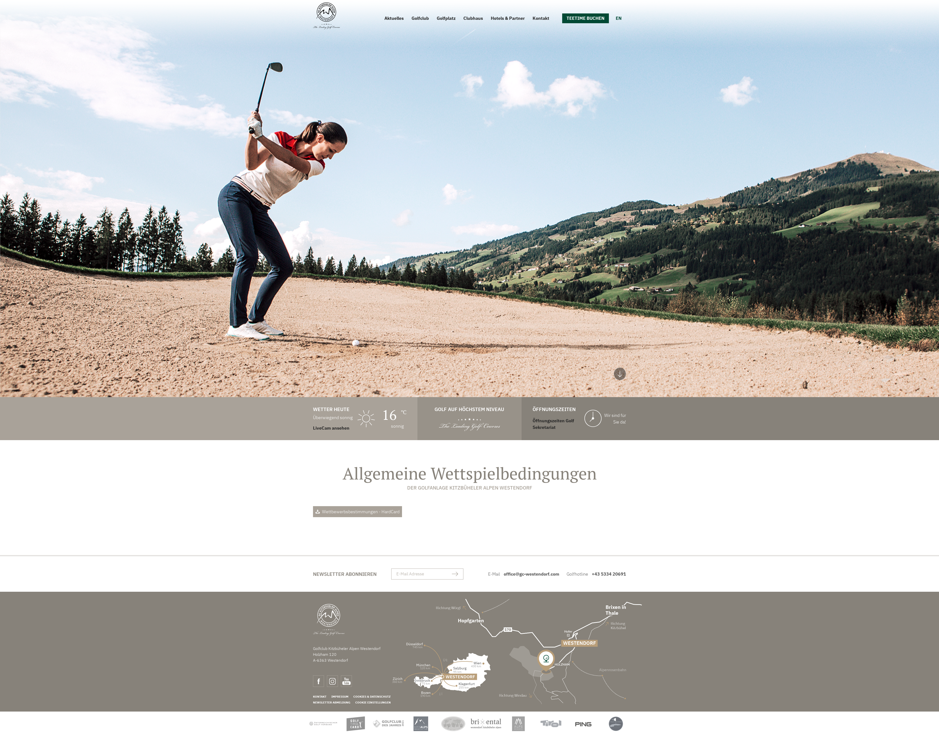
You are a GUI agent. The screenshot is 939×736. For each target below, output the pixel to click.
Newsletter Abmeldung (331, 702)
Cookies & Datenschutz (372, 696)
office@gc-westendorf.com (531, 574)
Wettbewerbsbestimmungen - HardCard (361, 511)
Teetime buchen (585, 18)
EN (619, 18)
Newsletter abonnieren (345, 574)
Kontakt (541, 18)
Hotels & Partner (508, 18)
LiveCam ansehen (331, 428)
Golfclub (420, 18)
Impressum (339, 696)
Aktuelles (394, 18)
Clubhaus (473, 18)
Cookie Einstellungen (373, 702)
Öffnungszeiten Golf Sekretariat (553, 424)
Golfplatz (446, 18)
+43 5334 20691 (609, 574)
